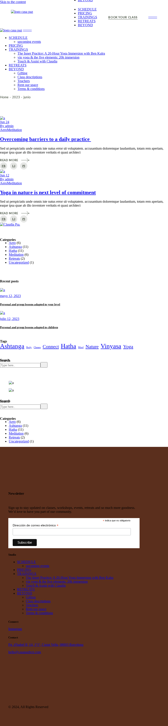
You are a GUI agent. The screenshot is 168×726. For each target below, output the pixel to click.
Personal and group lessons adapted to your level (30, 304)
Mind (81, 347)
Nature (92, 346)
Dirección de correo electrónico (35, 525)
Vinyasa (111, 345)
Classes (37, 347)
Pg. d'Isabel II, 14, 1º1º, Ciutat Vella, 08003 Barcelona (45, 644)
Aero (3, 130)
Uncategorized (19, 262)
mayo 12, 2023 (10, 296)
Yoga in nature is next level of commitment (48, 192)
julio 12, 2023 (9, 319)
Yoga (128, 346)
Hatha (13, 250)
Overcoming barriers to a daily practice (45, 139)
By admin (7, 126)
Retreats (14, 258)
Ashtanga (15, 247)
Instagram (15, 629)
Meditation (14, 130)
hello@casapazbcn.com (24, 652)
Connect (51, 346)
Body (29, 347)
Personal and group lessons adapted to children (29, 327)
